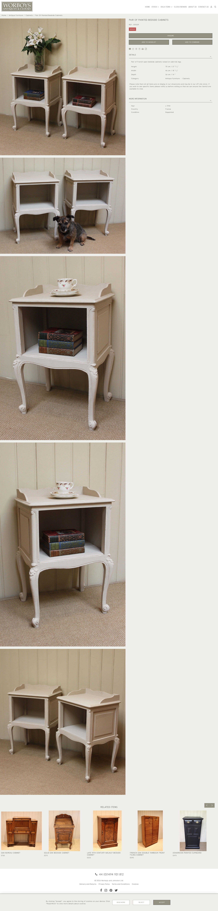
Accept (162, 902)
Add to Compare (192, 42)
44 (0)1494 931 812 (111, 874)
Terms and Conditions (121, 884)
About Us (192, 7)
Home (4, 15)
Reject (141, 902)
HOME (147, 7)
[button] (215, 7)
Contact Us (203, 7)
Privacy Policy (104, 884)
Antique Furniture (16, 15)
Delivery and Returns (87, 884)
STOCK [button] (154, 7)
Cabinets (29, 15)
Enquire (170, 36)
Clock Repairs (180, 7)
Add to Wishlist (149, 42)
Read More (121, 902)
